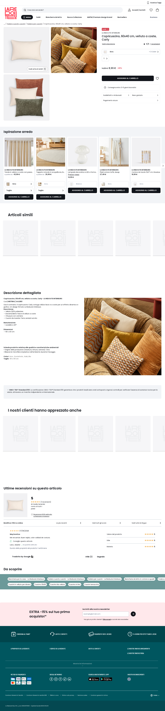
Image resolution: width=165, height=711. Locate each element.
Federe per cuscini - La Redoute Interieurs (104, 579)
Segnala (100, 556)
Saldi (38, 17)
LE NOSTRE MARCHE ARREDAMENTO (138, 649)
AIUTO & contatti (94, 649)
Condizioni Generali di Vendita (14, 695)
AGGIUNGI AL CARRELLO (127, 78)
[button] (157, 10)
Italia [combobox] (155, 695)
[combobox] (69, 523)
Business (153, 17)
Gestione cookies (82, 695)
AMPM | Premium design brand (99, 17)
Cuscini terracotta (91, 584)
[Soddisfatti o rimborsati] (128, 95)
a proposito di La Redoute (20, 649)
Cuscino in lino (74, 584)
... (4, 24)
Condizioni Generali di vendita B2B (36, 695)
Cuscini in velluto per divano (20, 584)
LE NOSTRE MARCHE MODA (135, 653)
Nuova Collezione (74, 17)
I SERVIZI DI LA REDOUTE (58, 649)
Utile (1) (88, 556)
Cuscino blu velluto (57, 584)
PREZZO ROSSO (73, 174)
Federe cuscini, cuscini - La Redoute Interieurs (66, 579)
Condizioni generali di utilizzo (99, 695)
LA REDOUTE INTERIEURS (111, 33)
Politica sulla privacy (68, 695)
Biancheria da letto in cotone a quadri (139, 579)
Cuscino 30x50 (40, 584)
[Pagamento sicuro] (157, 100)
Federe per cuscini (34, 24)
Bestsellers (122, 17)
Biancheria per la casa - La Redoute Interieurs (26, 579)
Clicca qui (107, 619)
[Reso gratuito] (157, 95)
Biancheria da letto (54, 17)
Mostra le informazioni (82, 663)
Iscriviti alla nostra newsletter (96, 609)
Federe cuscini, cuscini (16, 24)
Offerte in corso (54, 695)
